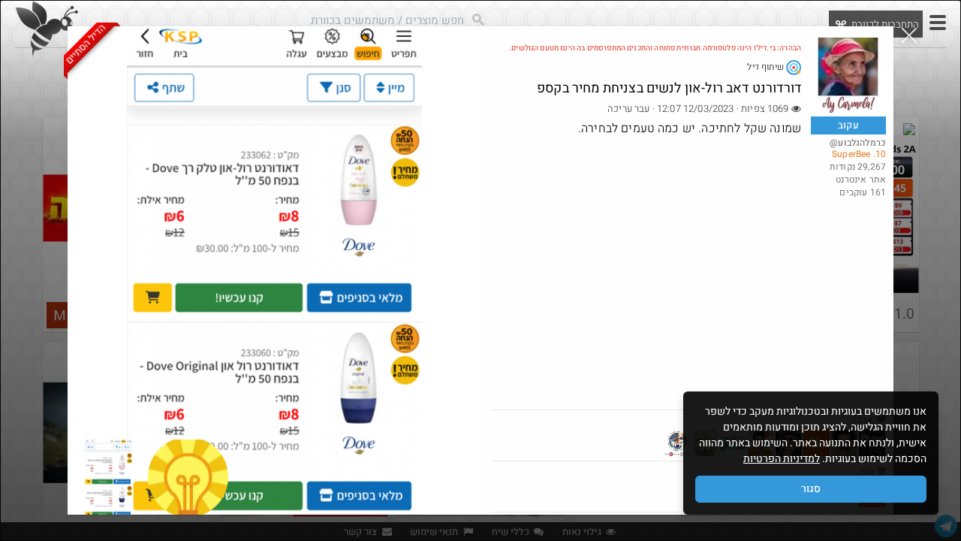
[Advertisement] (689, 297)
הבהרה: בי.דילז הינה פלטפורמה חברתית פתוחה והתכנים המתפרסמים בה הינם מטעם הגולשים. (655, 48)
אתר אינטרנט (861, 179)
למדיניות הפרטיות (781, 459)
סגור (811, 489)
